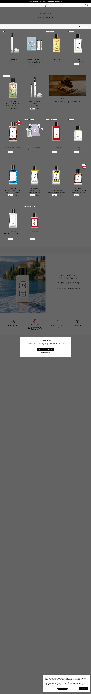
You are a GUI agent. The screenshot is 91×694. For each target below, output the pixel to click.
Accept (83, 688)
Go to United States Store (45, 349)
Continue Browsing (45, 352)
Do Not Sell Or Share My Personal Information (62, 689)
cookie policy (81, 684)
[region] (66, 683)
